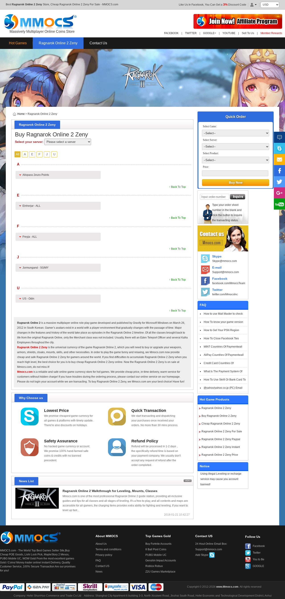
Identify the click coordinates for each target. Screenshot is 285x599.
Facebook (219, 278)
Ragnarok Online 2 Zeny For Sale (222, 431)
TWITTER (191, 33)
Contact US (102, 566)
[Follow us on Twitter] (279, 181)
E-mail (217, 267)
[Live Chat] (279, 137)
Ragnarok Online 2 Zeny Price (220, 454)
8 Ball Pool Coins (155, 549)
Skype (217, 256)
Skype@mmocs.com (224, 261)
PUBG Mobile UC (156, 555)
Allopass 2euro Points (35, 174)
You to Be (258, 559)
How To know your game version (223, 322)
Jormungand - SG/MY (35, 267)
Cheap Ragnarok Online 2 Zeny (221, 423)
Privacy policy (104, 555)
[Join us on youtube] (279, 204)
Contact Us (98, 43)
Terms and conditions (108, 549)
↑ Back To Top (177, 186)
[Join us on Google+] (279, 192)
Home (21, 113)
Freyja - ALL (29, 236)
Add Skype (202, 555)
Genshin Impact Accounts (160, 560)
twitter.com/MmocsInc (225, 294)
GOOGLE (258, 566)
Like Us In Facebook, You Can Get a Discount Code (212, 4)
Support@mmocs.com (225, 272)
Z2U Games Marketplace (160, 571)
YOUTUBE (228, 33)
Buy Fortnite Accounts (158, 543)
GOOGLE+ (209, 33)
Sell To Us (248, 33)
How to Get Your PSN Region (221, 330)
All (17, 154)
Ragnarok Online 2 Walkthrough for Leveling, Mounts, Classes (110, 491)
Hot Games (18, 43)
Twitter (217, 289)
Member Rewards (271, 33)
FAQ (98, 560)
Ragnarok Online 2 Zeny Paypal (221, 439)
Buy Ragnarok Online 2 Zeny (219, 415)
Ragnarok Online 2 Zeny (27, 4)
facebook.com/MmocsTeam (228, 283)
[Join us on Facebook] (279, 170)
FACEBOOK (171, 33)
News (99, 571)
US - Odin (28, 298)
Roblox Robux (154, 566)
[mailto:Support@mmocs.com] (279, 159)
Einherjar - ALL (31, 205)
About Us (101, 543)
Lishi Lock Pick (33, 554)
